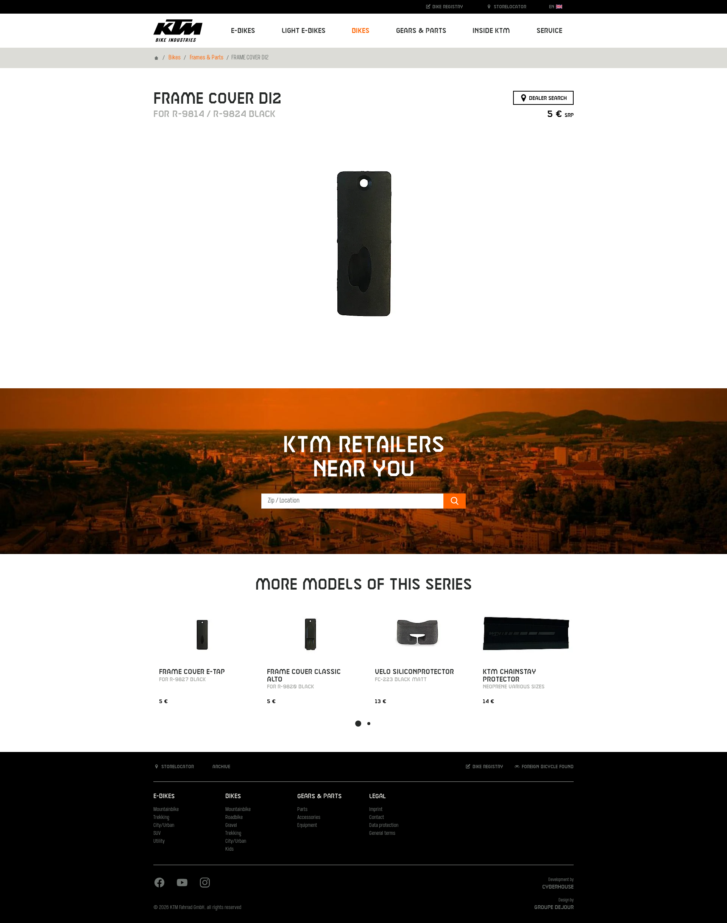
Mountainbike (166, 809)
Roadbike (234, 817)
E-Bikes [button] (243, 31)
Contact (376, 817)
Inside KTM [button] (491, 31)
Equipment (307, 825)
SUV (157, 833)
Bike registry (447, 7)
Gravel (231, 825)
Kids (229, 849)
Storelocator (509, 7)
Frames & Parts (206, 58)
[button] (358, 723)
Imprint (375, 809)
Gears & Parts (319, 796)
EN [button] (552, 7)
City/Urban (163, 825)
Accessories (308, 817)
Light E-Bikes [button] (304, 31)
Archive (220, 767)
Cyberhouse (558, 887)
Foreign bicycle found (547, 767)
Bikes (174, 58)
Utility (159, 841)
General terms (382, 833)
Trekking (161, 817)
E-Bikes (164, 796)
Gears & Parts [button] (421, 31)
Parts (302, 809)
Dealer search (547, 98)
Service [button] (549, 31)
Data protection (383, 825)
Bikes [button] (361, 31)
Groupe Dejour (554, 907)
